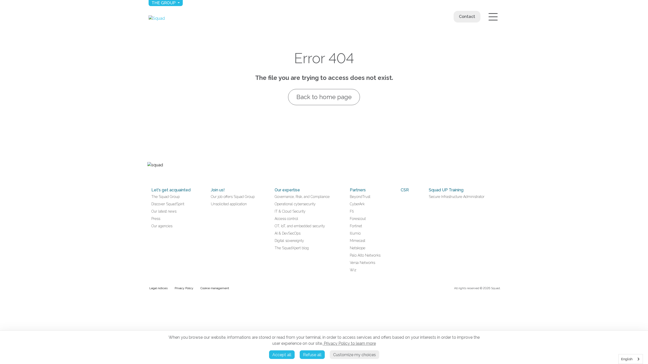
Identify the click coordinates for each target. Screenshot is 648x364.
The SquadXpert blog (292, 248)
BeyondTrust (360, 197)
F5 (352, 211)
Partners (358, 190)
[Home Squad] (157, 18)
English (627, 359)
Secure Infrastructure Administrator (456, 197)
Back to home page (324, 97)
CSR (405, 190)
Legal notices (158, 288)
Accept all (281, 354)
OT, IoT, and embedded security (300, 226)
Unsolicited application (229, 204)
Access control (286, 219)
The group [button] (164, 3)
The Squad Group (165, 197)
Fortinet (356, 226)
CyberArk (357, 204)
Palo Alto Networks (365, 255)
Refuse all (312, 354)
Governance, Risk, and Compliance (302, 197)
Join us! (218, 190)
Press (155, 219)
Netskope (357, 248)
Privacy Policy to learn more (349, 343)
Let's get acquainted (171, 190)
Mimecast (357, 241)
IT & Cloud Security (290, 211)
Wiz (353, 270)
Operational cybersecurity (295, 204)
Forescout (358, 219)
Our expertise (287, 190)
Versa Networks (362, 263)
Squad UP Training (446, 190)
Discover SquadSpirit (167, 204)
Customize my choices (354, 354)
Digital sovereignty (289, 241)
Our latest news (163, 211)
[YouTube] (155, 175)
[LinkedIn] (149, 175)
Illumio (355, 233)
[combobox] (630, 359)
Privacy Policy (184, 288)
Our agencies (161, 226)
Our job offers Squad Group (233, 197)
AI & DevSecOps (287, 233)
